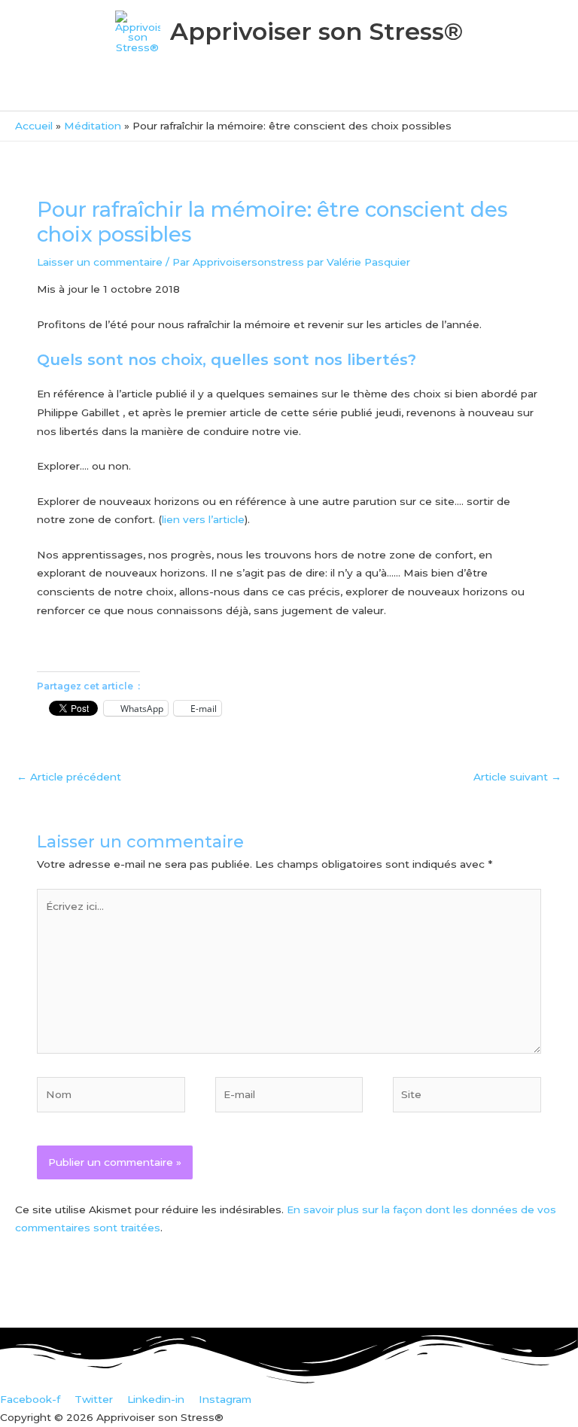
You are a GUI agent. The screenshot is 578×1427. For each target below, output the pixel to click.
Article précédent (69, 777)
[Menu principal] (288, 92)
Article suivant (517, 777)
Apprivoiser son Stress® (316, 31)
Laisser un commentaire (100, 262)
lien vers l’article (203, 519)
